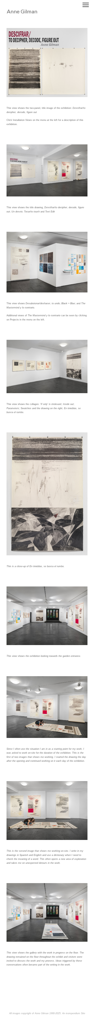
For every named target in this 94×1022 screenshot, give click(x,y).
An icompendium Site (73, 1013)
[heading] (32, 15)
